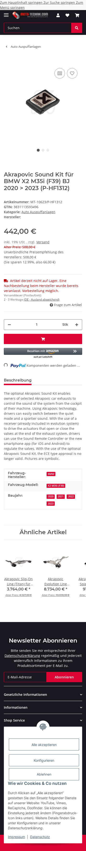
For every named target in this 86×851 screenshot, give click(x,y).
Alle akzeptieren (44, 745)
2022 (71, 496)
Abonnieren (64, 677)
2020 (51, 496)
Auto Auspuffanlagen (38, 212)
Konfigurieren (44, 760)
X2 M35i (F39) (56, 485)
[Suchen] (76, 28)
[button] (58, 15)
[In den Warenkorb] (7, 59)
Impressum (16, 837)
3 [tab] (47, 150)
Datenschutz (40, 837)
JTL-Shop (51, 845)
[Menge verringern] (9, 324)
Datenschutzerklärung (22, 655)
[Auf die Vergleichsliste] (59, 73)
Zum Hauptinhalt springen (21, 2)
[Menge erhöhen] (76, 324)
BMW (51, 474)
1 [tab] (38, 150)
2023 (51, 503)
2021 (61, 496)
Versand (42, 242)
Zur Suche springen (59, 2)
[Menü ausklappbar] (6, 13)
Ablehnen (44, 774)
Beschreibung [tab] (18, 380)
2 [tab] (43, 150)
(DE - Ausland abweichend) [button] (41, 300)
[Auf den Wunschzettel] (72, 73)
